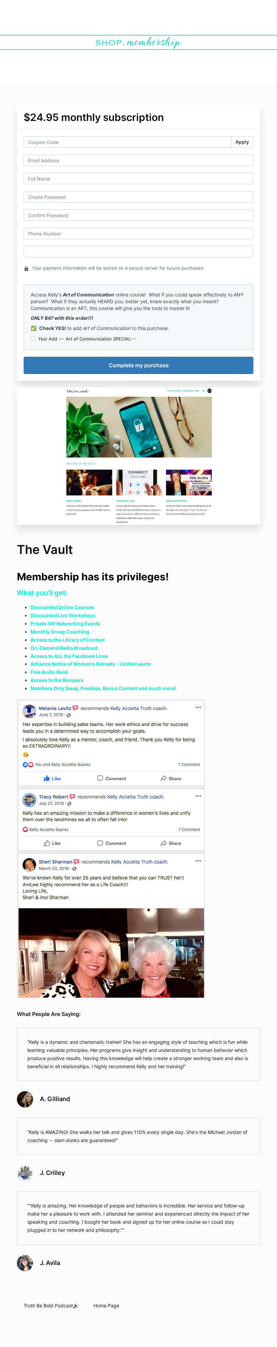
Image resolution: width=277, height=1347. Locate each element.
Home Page (106, 1305)
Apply (242, 142)
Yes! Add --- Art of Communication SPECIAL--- (87, 338)
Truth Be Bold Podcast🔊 (51, 1305)
